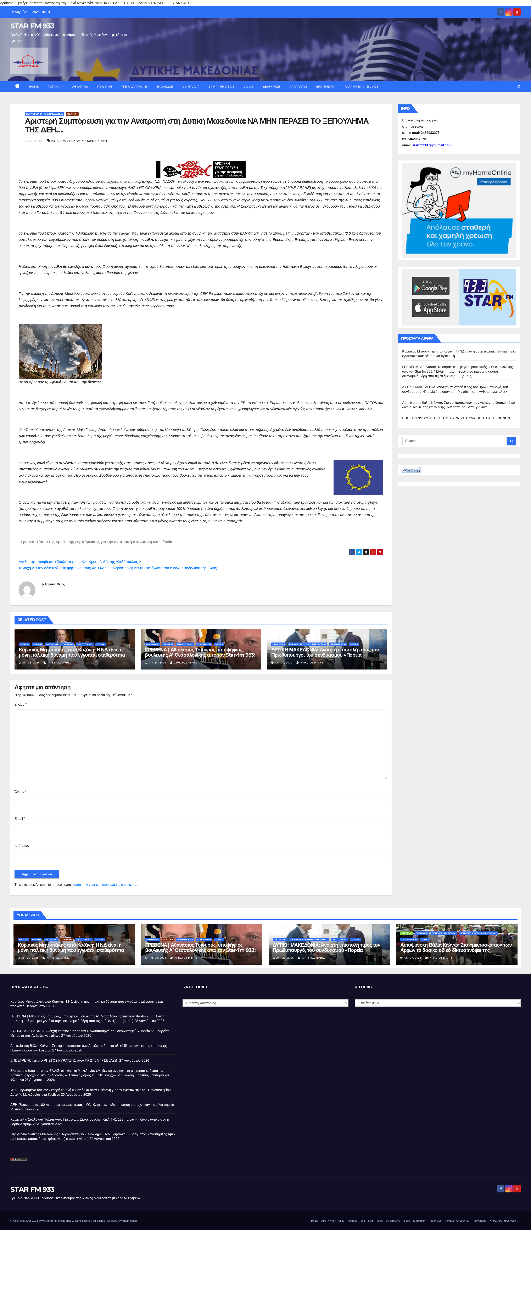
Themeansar (130, 1220)
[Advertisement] (124, 1259)
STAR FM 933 (32, 26)
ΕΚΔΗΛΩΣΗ (164, 86)
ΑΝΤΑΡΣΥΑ (58, 140)
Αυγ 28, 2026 (31, 662)
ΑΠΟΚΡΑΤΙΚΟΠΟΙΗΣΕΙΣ (83, 140)
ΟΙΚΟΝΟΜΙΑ (52, 644)
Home (34, 86)
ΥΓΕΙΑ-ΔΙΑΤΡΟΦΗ (134, 86)
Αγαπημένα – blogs (362, 86)
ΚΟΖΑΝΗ (37, 644)
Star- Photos (221, 86)
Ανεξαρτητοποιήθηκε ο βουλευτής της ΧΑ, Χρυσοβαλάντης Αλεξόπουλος (79, 562)
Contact (191, 86)
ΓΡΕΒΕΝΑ (407, 933)
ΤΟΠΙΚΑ (54, 86)
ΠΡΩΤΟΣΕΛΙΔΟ (84, 644)
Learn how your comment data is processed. (104, 884)
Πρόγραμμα (326, 86)
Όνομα (20, 791)
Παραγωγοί (298, 86)
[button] (519, 86)
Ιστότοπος (22, 845)
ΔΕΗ (104, 140)
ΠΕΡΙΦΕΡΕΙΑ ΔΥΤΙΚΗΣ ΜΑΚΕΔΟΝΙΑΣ (44, 114)
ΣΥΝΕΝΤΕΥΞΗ (204, 644)
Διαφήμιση (271, 86)
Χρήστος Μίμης (55, 584)
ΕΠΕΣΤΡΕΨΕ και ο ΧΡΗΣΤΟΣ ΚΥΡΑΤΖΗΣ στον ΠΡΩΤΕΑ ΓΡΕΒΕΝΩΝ (456, 418)
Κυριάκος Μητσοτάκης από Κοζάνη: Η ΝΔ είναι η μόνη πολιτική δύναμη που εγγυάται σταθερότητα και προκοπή (72, 655)
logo (249, 86)
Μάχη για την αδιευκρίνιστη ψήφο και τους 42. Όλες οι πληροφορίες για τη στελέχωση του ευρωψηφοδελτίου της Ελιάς (119, 568)
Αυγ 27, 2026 (283, 662)
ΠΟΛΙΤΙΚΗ (104, 86)
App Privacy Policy (332, 1220)
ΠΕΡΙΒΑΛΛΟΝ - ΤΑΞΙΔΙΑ (443, 933)
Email (20, 818)
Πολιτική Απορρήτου (457, 1220)
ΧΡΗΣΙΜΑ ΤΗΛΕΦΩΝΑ (504, 1220)
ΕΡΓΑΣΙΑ (24, 644)
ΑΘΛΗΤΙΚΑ (80, 86)
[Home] (17, 86)
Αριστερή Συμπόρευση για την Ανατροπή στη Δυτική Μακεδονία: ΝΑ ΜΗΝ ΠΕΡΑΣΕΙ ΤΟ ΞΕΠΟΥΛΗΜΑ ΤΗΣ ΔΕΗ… (196, 125)
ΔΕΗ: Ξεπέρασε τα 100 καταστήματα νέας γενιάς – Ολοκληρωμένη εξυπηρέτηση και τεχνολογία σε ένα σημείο (92, 1104)
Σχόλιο (21, 704)
